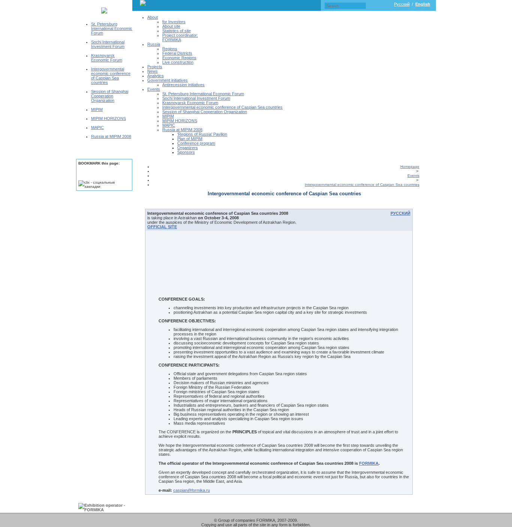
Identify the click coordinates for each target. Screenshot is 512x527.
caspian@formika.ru (191, 490)
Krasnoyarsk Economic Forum (106, 57)
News (152, 71)
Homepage (409, 167)
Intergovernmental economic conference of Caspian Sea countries (110, 76)
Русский (402, 4)
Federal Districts (177, 53)
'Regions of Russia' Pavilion (202, 134)
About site (171, 26)
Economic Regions (179, 57)
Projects (154, 66)
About (152, 17)
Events (153, 89)
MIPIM (97, 109)
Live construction (177, 62)
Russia (153, 44)
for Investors (174, 21)
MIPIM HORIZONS (108, 118)
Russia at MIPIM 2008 (111, 136)
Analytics (155, 75)
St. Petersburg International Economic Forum (111, 28)
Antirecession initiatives (183, 84)
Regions (169, 48)
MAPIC (97, 127)
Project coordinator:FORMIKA (180, 37)
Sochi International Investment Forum (107, 44)
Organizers (187, 147)
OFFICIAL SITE (162, 227)
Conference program (196, 143)
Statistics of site (176, 30)
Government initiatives (167, 80)
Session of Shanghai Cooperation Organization (109, 96)
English (422, 4)
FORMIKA (369, 463)
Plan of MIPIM (189, 138)
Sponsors (186, 152)
